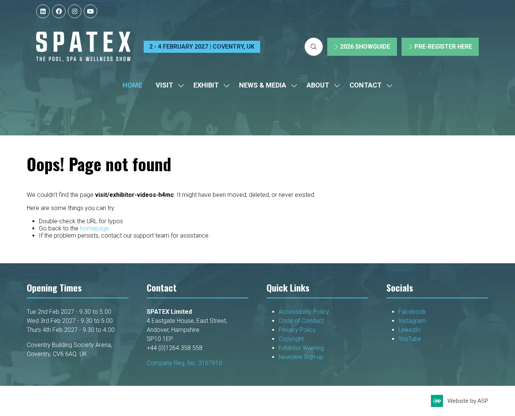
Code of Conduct (301, 320)
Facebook (412, 311)
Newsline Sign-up (301, 357)
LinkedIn (409, 329)
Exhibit (206, 85)
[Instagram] (74, 11)
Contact (365, 85)
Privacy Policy (298, 329)
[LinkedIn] (43, 11)
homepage (94, 228)
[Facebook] (59, 11)
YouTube (410, 338)
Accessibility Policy (304, 311)
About (318, 85)
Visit (164, 85)
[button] (314, 47)
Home (132, 85)
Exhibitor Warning (301, 348)
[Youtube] (90, 11)
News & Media (262, 85)
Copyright (292, 338)
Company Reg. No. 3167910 (184, 363)
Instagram (412, 320)
